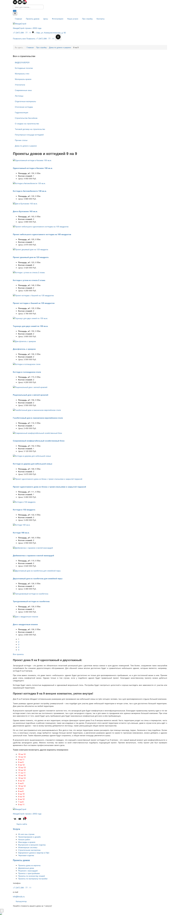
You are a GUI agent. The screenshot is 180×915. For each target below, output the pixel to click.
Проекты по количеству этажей (31, 876)
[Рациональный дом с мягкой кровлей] (30, 386)
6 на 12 (21, 799)
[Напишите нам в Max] (1, 913)
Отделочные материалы (25, 101)
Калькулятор (21, 901)
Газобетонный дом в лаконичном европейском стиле (38, 417)
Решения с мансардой (28, 870)
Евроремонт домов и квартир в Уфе (33, 852)
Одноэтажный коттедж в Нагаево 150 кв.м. (33, 168)
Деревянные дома (26, 868)
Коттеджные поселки (24, 68)
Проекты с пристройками (29, 873)
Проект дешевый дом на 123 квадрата (30, 257)
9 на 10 (21, 796)
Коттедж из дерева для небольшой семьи (32, 463)
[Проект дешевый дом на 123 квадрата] (30, 249)
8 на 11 (21, 759)
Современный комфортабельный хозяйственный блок (38, 440)
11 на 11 (22, 772)
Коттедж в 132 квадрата (24, 509)
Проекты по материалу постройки (32, 878)
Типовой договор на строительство (30, 129)
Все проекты (18, 654)
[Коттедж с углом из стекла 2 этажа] (29, 272)
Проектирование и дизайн (29, 836)
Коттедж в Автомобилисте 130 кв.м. (30, 191)
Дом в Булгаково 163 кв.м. (25, 211)
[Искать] (14, 11)
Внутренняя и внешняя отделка (32, 844)
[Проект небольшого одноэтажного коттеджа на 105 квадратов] (40, 226)
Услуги (16, 829)
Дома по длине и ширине (60, 47)
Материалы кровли (23, 79)
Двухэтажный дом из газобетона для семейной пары (37, 578)
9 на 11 (21, 804)
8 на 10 (21, 793)
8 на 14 (21, 780)
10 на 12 (22, 770)
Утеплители (20, 84)
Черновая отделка (26, 855)
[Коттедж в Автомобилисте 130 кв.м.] (29, 183)
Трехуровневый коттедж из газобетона (31, 601)
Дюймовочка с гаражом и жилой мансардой (33, 555)
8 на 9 (20, 788)
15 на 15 (22, 775)
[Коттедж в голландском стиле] (26, 364)
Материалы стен (22, 73)
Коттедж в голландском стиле (27, 372)
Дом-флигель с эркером (24, 349)
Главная (18, 18)
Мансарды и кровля (26, 842)
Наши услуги (72, 18)
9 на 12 (21, 764)
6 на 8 (20, 783)
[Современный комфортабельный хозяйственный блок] (37, 432)
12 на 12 (22, 786)
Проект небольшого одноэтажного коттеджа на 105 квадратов (42, 234)
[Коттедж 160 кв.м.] (21, 524)
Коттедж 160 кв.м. (21, 532)
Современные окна (23, 90)
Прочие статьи (21, 140)
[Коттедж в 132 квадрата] (24, 501)
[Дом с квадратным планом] (25, 616)
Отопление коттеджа (24, 107)
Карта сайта (21, 824)
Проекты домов (32, 18)
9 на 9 (20, 762)
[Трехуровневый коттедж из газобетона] (30, 593)
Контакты (100, 18)
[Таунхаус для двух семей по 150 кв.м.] (30, 318)
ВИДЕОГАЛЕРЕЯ (22, 62)
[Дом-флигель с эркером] (24, 341)
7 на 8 (20, 801)
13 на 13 (22, 767)
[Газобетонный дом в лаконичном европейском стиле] (37, 409)
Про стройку (87, 18)
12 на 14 (22, 778)
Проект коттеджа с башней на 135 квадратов (34, 303)
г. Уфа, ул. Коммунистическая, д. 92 (50, 32)
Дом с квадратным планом (25, 624)
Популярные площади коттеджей (29, 134)
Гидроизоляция (21, 112)
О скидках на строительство (27, 123)
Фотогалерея (57, 18)
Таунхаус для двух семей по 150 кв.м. (30, 326)
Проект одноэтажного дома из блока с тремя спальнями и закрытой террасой (49, 486)
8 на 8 (20, 791)
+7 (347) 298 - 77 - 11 (22, 32)
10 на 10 (22, 754)
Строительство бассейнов (26, 118)
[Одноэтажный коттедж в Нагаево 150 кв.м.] (32, 160)
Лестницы (19, 95)
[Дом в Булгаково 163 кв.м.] (25, 203)
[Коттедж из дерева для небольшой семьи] (32, 455)
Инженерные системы (27, 847)
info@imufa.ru (19, 896)
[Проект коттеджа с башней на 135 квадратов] (33, 295)
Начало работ (24, 839)
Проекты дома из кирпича (29, 865)
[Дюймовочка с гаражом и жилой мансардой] (33, 547)
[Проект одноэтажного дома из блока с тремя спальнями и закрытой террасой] (47, 478)
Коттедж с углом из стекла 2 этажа (29, 280)
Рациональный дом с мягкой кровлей (30, 394)
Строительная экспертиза (29, 850)
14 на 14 (22, 756)
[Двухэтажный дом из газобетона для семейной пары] (37, 570)
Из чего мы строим (26, 834)
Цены (45, 18)
